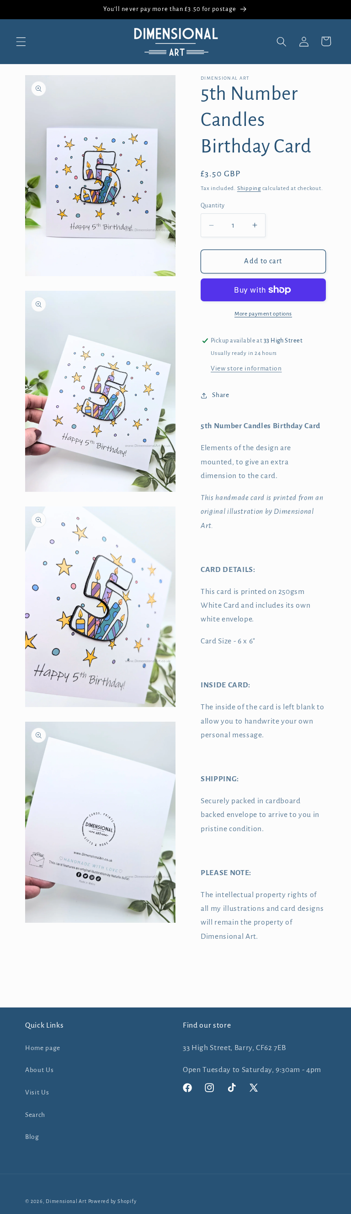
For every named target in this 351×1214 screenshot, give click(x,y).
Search (35, 1114)
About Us (39, 1070)
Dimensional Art (66, 1201)
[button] (21, 41)
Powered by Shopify (112, 1201)
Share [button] (220, 395)
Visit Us (37, 1092)
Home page (42, 1048)
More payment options (263, 313)
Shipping (249, 188)
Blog (32, 1136)
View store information (246, 368)
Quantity (213, 205)
